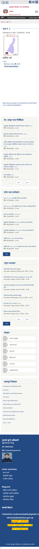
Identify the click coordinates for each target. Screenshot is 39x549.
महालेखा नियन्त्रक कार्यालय (9, 415)
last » (27, 182)
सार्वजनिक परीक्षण (8, 499)
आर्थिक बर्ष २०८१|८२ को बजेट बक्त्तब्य (13, 238)
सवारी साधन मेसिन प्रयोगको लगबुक (12, 295)
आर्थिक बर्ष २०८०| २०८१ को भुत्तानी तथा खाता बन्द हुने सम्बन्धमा (20, 246)
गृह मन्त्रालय (5, 390)
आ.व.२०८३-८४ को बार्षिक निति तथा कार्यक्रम (15, 198)
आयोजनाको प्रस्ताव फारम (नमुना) (12, 269)
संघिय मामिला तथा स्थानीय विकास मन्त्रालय (12, 393)
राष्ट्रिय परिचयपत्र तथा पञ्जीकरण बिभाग (12, 404)
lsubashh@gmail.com (12, 450)
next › (19, 182)
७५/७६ (4, 61)
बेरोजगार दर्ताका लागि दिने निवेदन (12, 311)
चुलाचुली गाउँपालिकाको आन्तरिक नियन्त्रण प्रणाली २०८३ (18, 126)
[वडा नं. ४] (11, 45)
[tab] (19, 338)
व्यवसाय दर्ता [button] (13, 345)
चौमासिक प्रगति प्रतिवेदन (11, 493)
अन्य (7, 254)
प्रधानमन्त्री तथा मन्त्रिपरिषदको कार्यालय (12, 386)
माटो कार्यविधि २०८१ (9, 175)
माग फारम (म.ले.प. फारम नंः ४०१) (12, 303)
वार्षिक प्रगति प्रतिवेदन (10, 490)
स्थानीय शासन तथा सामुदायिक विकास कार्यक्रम (13, 411)
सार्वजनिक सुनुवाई (8, 496)
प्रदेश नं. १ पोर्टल (6, 422)
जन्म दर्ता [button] (12, 364)
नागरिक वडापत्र (8, 479)
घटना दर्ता (6, 473)
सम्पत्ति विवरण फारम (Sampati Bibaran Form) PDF (18, 277)
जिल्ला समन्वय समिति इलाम (9, 419)
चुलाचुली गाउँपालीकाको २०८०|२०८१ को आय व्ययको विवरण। (19, 230)
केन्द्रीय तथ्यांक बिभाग (8, 408)
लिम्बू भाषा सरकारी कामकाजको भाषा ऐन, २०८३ (15, 134)
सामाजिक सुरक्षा (7, 476)
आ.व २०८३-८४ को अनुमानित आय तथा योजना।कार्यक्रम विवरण (20, 206)
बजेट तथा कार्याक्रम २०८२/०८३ (12, 214)
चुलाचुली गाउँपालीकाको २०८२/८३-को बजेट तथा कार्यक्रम (18, 222)
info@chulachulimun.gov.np (20, 518)
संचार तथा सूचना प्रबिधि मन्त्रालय (10, 400)
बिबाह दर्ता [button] (12, 357)
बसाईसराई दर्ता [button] (14, 370)
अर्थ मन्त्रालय (6, 397)
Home (3, 22)
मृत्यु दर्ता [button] (12, 351)
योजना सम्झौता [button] (14, 338)
